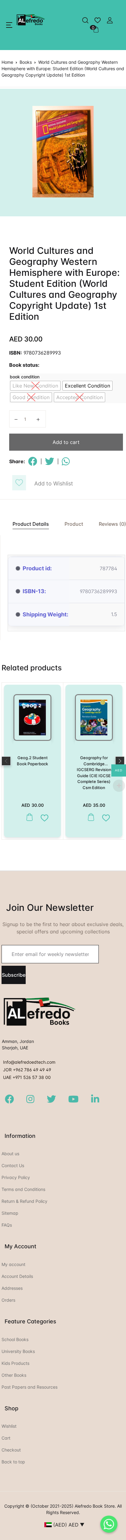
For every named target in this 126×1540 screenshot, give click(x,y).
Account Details (17, 1276)
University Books (18, 1351)
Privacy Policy (16, 1177)
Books (26, 62)
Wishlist (9, 1426)
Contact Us (13, 1165)
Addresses (12, 1288)
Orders (8, 1300)
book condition (24, 376)
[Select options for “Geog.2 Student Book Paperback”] (28, 817)
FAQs (7, 1225)
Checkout (11, 1449)
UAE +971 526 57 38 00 (27, 1077)
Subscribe (13, 975)
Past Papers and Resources (29, 1387)
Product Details (31, 524)
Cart (6, 1438)
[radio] (35, 385)
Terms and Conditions (23, 1189)
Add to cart (66, 442)
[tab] (28, 524)
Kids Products (15, 1363)
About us (10, 1153)
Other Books (14, 1375)
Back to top (13, 1461)
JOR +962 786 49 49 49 (27, 1069)
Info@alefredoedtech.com (29, 1062)
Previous (6, 761)
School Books (15, 1339)
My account (13, 1264)
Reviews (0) (112, 524)
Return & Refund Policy (24, 1201)
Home (7, 62)
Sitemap (10, 1213)
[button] (9, 25)
